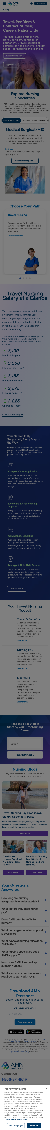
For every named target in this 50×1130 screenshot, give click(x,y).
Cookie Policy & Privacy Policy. (16, 1119)
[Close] (46, 1088)
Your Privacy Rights (16, 1126)
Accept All (34, 1126)
